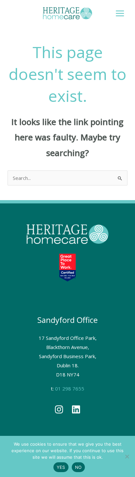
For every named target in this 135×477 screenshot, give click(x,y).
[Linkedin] (76, 409)
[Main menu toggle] (120, 13)
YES (61, 467)
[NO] (127, 456)
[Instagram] (59, 409)
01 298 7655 (69, 388)
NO (78, 467)
